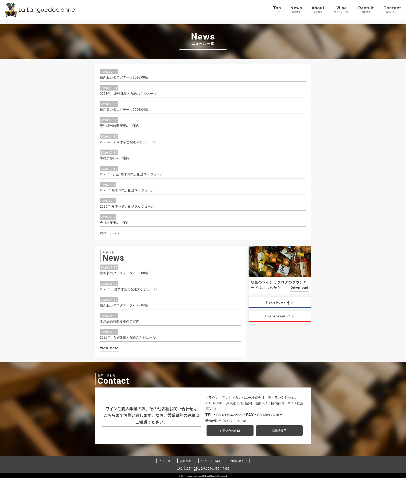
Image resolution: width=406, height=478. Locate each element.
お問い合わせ (228, 430)
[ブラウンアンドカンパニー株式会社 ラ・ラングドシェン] (40, 9)
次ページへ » (109, 232)
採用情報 (278, 430)
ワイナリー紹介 (211, 461)
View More (109, 347)
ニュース (164, 461)
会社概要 (185, 461)
